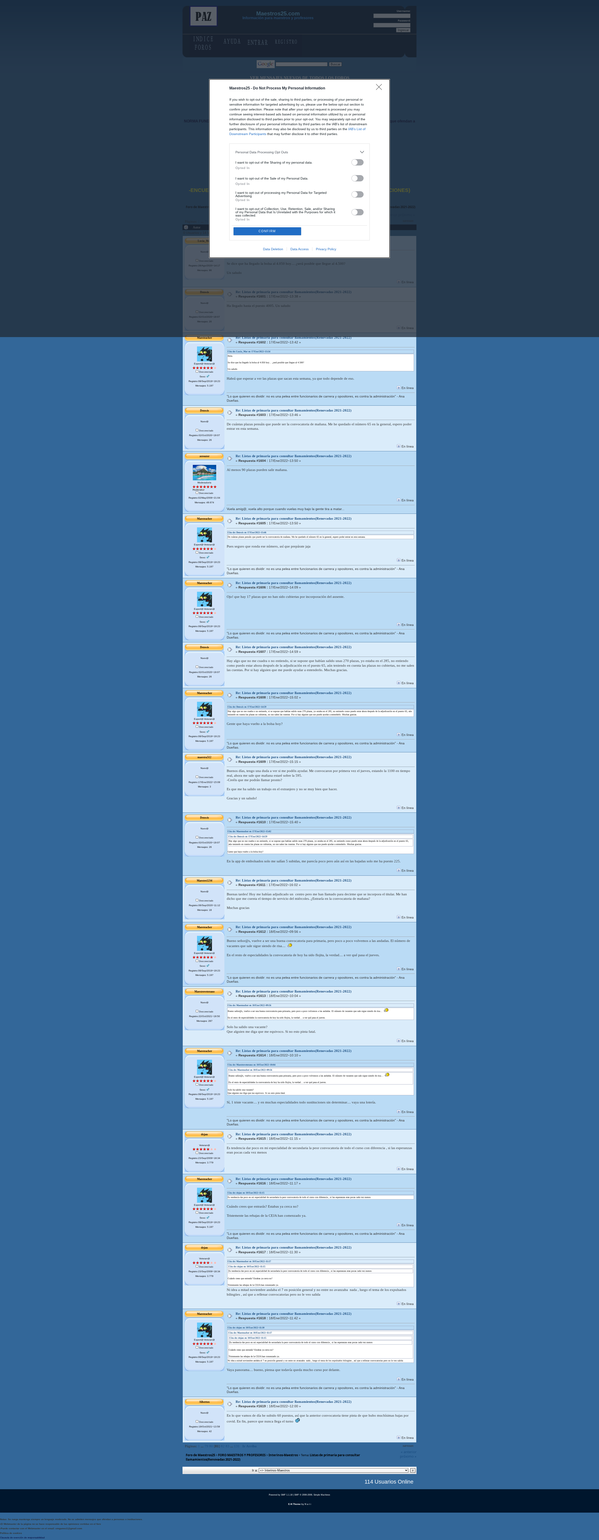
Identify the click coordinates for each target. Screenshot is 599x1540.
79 (206, 1446)
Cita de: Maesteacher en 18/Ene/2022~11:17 (249, 1261)
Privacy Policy (326, 249)
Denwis (204, 410)
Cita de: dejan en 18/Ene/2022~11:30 (246, 1327)
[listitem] (299, 152)
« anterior (408, 1451)
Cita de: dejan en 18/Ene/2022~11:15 (246, 1192)
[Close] (380, 88)
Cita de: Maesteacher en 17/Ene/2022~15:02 (249, 831)
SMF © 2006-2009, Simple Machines (312, 1495)
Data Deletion (273, 249)
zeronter (204, 456)
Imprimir (408, 1446)
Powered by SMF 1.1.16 (280, 1495)
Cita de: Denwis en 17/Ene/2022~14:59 (247, 707)
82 (223, 1446)
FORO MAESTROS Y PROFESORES (242, 1455)
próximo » (408, 1456)
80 (211, 1446)
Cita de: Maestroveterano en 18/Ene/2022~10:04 (251, 1064)
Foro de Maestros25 (200, 1455)
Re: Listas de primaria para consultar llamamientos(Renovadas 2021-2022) (293, 337)
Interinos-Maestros (283, 1455)
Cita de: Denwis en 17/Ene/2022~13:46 (247, 532)
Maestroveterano (204, 991)
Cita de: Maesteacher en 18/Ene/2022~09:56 (249, 1005)
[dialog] (299, 168)
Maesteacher (204, 337)
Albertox (204, 1402)
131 (237, 1446)
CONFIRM (267, 231)
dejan (204, 1134)
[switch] (357, 162)
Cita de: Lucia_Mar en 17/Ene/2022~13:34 (249, 351)
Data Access (299, 249)
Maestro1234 (204, 880)
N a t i (308, 1504)
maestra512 (204, 757)
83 (227, 1446)
